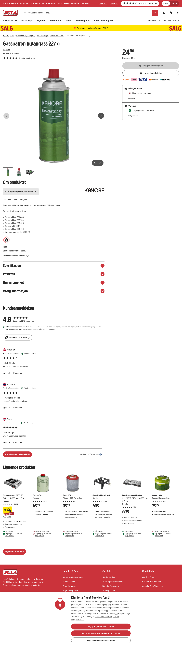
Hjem (5, 36)
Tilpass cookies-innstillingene (101, 640)
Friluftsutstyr (42, 36)
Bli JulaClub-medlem (151, 582)
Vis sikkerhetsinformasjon (14, 256)
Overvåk (131, 98)
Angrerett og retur (70, 591)
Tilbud (69, 20)
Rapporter (17, 373)
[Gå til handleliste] (171, 13)
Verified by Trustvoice (89, 454)
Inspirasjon (27, 20)
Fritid (12, 36)
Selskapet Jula (108, 577)
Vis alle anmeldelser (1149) (17, 454)
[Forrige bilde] (6, 116)
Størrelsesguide (70, 586)
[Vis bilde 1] (8, 172)
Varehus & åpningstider (73, 577)
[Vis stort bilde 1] (54, 116)
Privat (165, 3)
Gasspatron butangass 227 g (77, 36)
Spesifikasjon (12, 265)
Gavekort (114, 3)
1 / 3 (95, 163)
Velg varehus (173, 20)
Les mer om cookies (103, 617)
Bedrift (174, 3)
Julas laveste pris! (103, 20)
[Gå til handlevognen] (178, 13)
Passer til (9, 274)
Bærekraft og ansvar (111, 586)
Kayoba (6, 49)
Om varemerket (13, 282)
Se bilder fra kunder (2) (19, 337)
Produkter (8, 20)
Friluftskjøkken (56, 36)
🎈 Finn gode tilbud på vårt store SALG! (91, 28)
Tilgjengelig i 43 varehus (103, 535)
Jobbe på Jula (108, 591)
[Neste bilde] (101, 116)
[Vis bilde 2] (19, 172)
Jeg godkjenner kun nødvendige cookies (101, 633)
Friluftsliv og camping (25, 36)
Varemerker (56, 20)
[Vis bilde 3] (30, 172)
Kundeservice (154, 20)
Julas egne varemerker (112, 582)
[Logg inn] (164, 13)
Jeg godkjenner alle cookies (101, 626)
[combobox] (90, 13)
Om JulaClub (148, 577)
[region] (91, 619)
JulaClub (103, 3)
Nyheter (41, 20)
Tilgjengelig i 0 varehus (43, 535)
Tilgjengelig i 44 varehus (13, 535)
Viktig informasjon (15, 291)
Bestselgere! (83, 20)
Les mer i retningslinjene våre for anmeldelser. (37, 329)
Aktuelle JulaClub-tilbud (152, 586)
